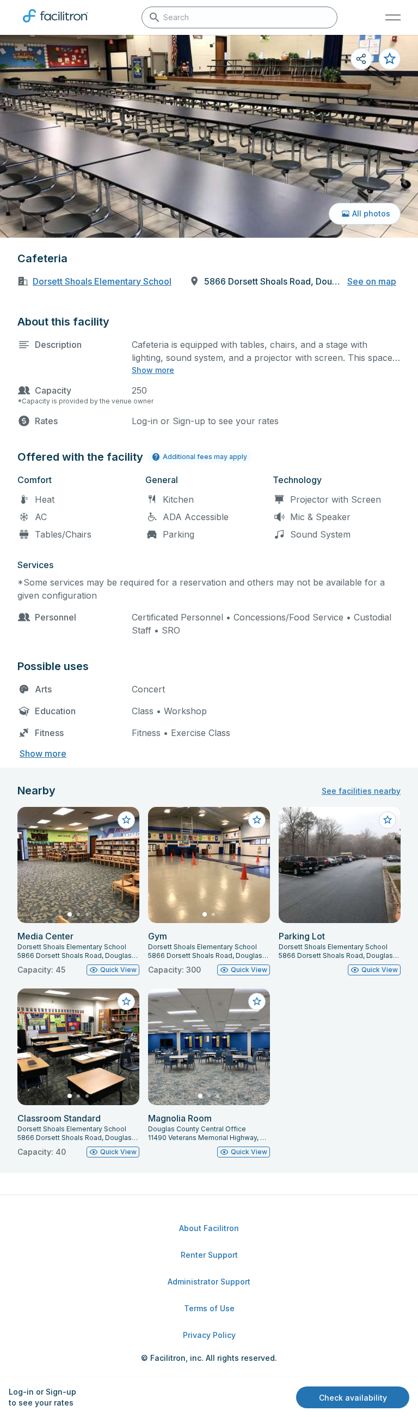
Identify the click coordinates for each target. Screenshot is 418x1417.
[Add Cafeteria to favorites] (390, 59)
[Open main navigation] (393, 17)
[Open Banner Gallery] (209, 136)
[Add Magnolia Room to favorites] (257, 1001)
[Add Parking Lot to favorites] (387, 820)
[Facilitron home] (55, 24)
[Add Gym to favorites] (257, 820)
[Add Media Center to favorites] (126, 820)
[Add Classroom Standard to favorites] (126, 1001)
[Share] (361, 59)
